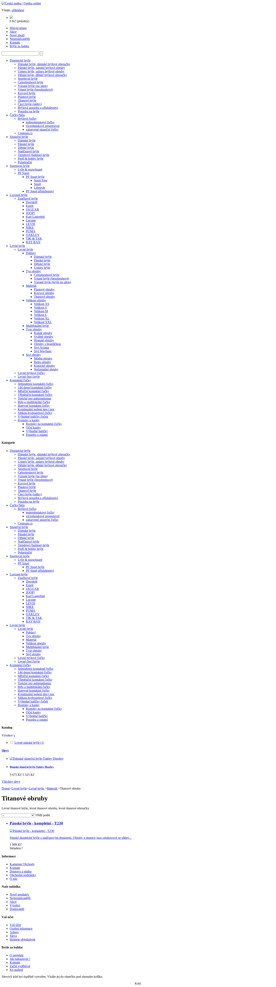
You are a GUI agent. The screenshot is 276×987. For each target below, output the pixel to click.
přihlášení (18, 10)
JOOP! (30, 213)
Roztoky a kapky (29, 420)
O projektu (16, 955)
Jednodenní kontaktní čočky (36, 384)
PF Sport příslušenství (40, 191)
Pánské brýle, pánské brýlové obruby (41, 67)
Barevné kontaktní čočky (34, 405)
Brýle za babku (19, 46)
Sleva (13, 936)
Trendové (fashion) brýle (33, 155)
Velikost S (40, 307)
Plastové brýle (27, 97)
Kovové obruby (44, 293)
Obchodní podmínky (23, 875)
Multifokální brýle (37, 325)
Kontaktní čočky (20, 380)
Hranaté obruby (44, 340)
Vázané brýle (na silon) (32, 86)
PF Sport (23, 173)
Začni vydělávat (20, 966)
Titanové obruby (44, 296)
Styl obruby (33, 355)
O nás (13, 878)
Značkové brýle (28, 198)
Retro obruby (42, 362)
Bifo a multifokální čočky (34, 402)
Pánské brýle (26, 144)
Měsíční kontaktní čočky (33, 391)
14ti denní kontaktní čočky (35, 387)
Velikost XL (42, 318)
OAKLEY (33, 235)
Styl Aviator (41, 347)
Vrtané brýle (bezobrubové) (35, 89)
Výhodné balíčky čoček (33, 416)
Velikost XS (41, 304)
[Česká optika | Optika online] (21, 3)
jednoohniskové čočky (40, 122)
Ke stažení (16, 969)
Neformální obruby (46, 369)
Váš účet (15, 925)
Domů (6, 788)
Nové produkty (19, 894)
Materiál (31, 285)
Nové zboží (17, 35)
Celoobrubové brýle (30, 82)
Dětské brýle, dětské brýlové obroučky (42, 75)
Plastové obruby (44, 289)
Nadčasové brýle (28, 151)
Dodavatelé (17, 909)
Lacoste (31, 220)
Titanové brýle (27, 100)
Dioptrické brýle (20, 60)
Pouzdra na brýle (28, 111)
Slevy (5, 750)
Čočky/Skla (17, 115)
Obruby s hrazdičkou (47, 344)
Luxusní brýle (18, 195)
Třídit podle (42, 815)
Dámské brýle (27, 140)
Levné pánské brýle (29, 742)
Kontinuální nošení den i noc (36, 409)
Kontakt (15, 42)
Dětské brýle (26, 147)
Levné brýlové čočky (31, 373)
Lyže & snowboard (30, 169)
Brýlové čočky (27, 118)
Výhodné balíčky (37, 431)
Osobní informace (21, 928)
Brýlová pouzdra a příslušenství (38, 107)
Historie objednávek (22, 939)
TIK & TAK (34, 238)
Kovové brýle (26, 93)
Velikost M (41, 311)
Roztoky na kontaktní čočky (44, 424)
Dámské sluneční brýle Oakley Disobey (32, 766)
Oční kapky (33, 427)
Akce (13, 31)
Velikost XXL (43, 322)
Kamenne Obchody (22, 864)
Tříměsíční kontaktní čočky (35, 394)
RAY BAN (33, 242)
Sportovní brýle (28, 78)
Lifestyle (39, 187)
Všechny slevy (11, 781)
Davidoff (31, 202)
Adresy (14, 932)
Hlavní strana (18, 28)
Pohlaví (31, 253)
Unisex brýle (42, 267)
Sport (37, 184)
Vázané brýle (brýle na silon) (52, 282)
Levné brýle (17, 246)
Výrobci (15, 905)
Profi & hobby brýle (30, 158)
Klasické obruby (44, 365)
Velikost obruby (36, 300)
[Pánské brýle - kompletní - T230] (32, 831)
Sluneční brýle (19, 136)
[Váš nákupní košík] (11, 17)
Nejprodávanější (20, 898)
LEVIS (30, 224)
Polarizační (25, 162)
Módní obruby (43, 358)
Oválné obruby (43, 336)
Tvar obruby (34, 329)
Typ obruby (33, 271)
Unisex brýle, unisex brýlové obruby (41, 71)
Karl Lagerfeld (35, 216)
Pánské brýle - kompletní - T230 (36, 823)
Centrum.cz (25, 133)
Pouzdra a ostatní (37, 434)
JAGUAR (32, 209)
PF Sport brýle (35, 176)
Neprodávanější (20, 39)
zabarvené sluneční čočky (42, 129)
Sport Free (40, 180)
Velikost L (40, 315)
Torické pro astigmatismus (34, 398)
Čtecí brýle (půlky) (30, 104)
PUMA (30, 231)
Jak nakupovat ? (20, 959)
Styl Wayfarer (43, 351)
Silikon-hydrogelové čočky (35, 413)
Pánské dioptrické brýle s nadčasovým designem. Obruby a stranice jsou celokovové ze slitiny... (71, 837)
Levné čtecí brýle (29, 376)
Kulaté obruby (43, 333)
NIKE (30, 227)
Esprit (29, 206)
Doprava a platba (21, 871)
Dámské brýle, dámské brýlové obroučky (44, 64)
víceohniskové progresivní (42, 126)
